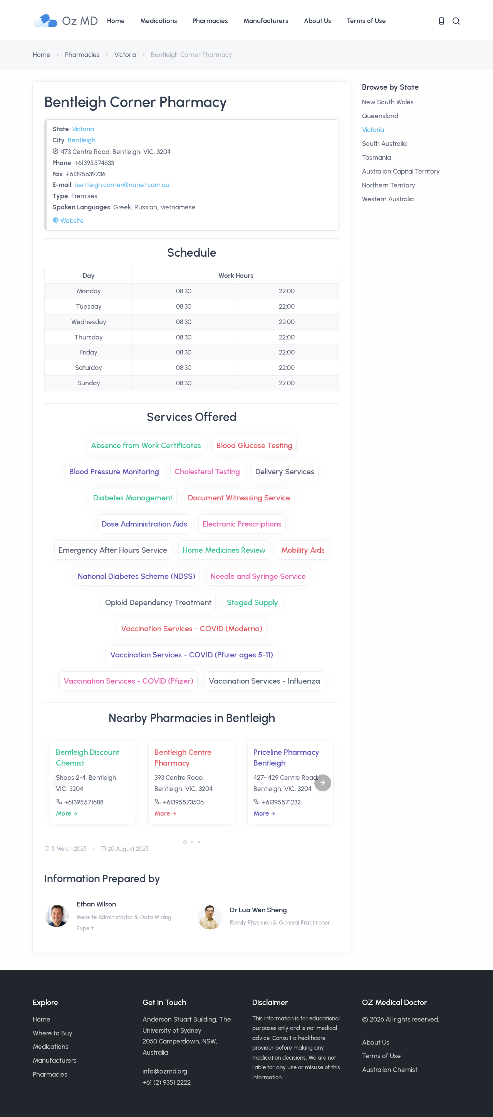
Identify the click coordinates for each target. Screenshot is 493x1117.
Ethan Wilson (96, 904)
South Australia (384, 143)
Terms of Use (366, 21)
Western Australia (388, 199)
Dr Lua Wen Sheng (258, 910)
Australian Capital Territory (401, 171)
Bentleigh (82, 140)
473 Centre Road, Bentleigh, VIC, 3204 (116, 152)
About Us (317, 21)
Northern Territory (388, 185)
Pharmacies (210, 21)
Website (71, 220)
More (64, 813)
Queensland (380, 116)
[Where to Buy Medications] (441, 21)
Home (116, 21)
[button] (322, 782)
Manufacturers (265, 21)
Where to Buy (52, 1033)
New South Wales (388, 102)
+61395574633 (94, 163)
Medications (158, 21)
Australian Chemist (390, 1070)
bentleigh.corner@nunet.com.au (121, 185)
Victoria (125, 55)
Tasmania (376, 157)
